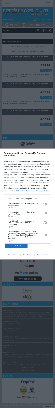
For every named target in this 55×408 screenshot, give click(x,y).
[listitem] (27, 198)
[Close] (50, 153)
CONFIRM (16, 246)
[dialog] (27, 204)
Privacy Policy (42, 255)
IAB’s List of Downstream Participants (30, 191)
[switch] (45, 204)
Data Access (27, 255)
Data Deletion (13, 255)
